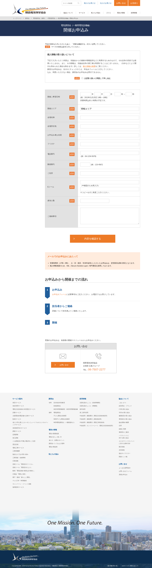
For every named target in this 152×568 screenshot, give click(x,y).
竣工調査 (15, 438)
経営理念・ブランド (125, 406)
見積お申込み (123, 474)
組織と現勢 (122, 429)
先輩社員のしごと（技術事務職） (90, 403)
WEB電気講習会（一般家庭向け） (64, 422)
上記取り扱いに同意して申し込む (97, 78)
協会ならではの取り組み (20, 454)
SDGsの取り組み (124, 412)
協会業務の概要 (124, 422)
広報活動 (15, 461)
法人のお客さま (106, 3)
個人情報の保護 (89, 66)
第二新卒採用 (84, 412)
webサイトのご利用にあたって (130, 565)
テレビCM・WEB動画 (20, 480)
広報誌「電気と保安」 (20, 474)
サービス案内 (17, 399)
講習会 (27, 18)
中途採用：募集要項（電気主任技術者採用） (94, 416)
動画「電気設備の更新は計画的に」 (24, 471)
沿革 (120, 425)
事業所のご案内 (124, 432)
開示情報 (122, 447)
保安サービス (17, 403)
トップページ (17, 18)
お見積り (134, 3)
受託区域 (15, 444)
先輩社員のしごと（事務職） (89, 406)
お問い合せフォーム (125, 471)
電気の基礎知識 (54, 433)
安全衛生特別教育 (59, 403)
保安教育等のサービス (20, 428)
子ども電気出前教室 (60, 416)
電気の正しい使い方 (55, 437)
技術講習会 (57, 406)
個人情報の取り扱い (113, 565)
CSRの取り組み (124, 409)
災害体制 (122, 450)
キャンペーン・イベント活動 (22, 484)
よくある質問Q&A (124, 468)
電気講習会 (57, 412)
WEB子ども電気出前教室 (62, 419)
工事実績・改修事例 (19, 457)
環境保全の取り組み (125, 419)
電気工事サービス (18, 448)
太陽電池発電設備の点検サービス (23, 416)
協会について (124, 399)
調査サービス (17, 431)
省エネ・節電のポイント (56, 440)
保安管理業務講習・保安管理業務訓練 (66, 409)
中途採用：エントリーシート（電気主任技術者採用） (97, 425)
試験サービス (17, 412)
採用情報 (83, 399)
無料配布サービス (18, 487)
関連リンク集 (123, 457)
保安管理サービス (18, 406)
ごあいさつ (122, 403)
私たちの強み (54, 454)
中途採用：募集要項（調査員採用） (91, 419)
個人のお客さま (90, 3)
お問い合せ (121, 3)
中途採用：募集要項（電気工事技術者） (92, 422)
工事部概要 (16, 451)
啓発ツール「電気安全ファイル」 (23, 464)
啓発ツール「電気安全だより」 (23, 467)
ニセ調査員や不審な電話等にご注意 (24, 441)
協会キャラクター (124, 453)
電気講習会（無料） (39, 18)
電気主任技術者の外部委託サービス (24, 409)
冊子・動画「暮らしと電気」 (22, 477)
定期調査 (15, 434)
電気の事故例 (53, 447)
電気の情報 (53, 430)
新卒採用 (82, 409)
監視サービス (17, 419)
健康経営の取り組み (125, 416)
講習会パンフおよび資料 (56, 443)
